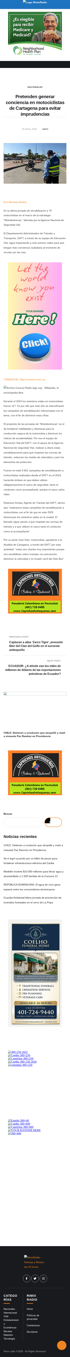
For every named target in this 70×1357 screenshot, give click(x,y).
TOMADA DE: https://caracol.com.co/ (24, 379)
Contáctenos (33, 1325)
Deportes (8, 1335)
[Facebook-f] (27, 1278)
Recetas (8, 1331)
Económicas (10, 1327)
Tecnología (9, 1338)
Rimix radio (9, 1351)
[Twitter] (35, 1278)
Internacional (10, 1312)
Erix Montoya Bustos (15, 202)
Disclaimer (32, 1332)
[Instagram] (43, 1278)
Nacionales (35, 87)
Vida (6, 1316)
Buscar (8, 813)
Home (30, 1309)
